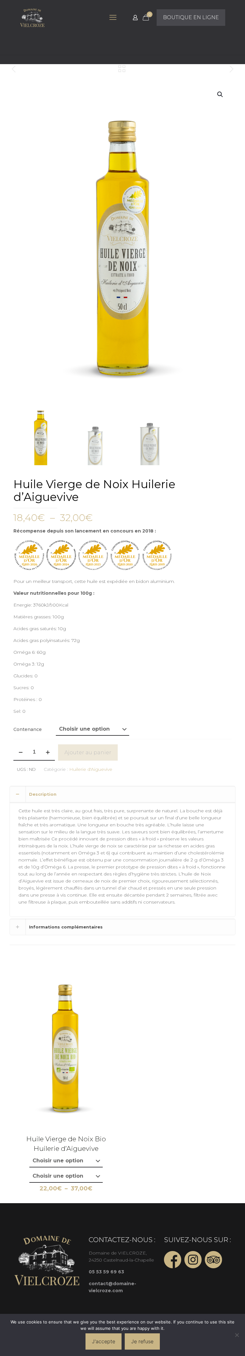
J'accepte (103, 1341)
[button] (220, 94)
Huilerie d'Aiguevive (90, 769)
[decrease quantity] (20, 752)
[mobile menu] (113, 17)
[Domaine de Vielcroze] (32, 17)
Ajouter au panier (87, 752)
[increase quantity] (47, 752)
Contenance (27, 729)
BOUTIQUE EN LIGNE (191, 17)
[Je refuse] (237, 1335)
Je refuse (142, 1341)
